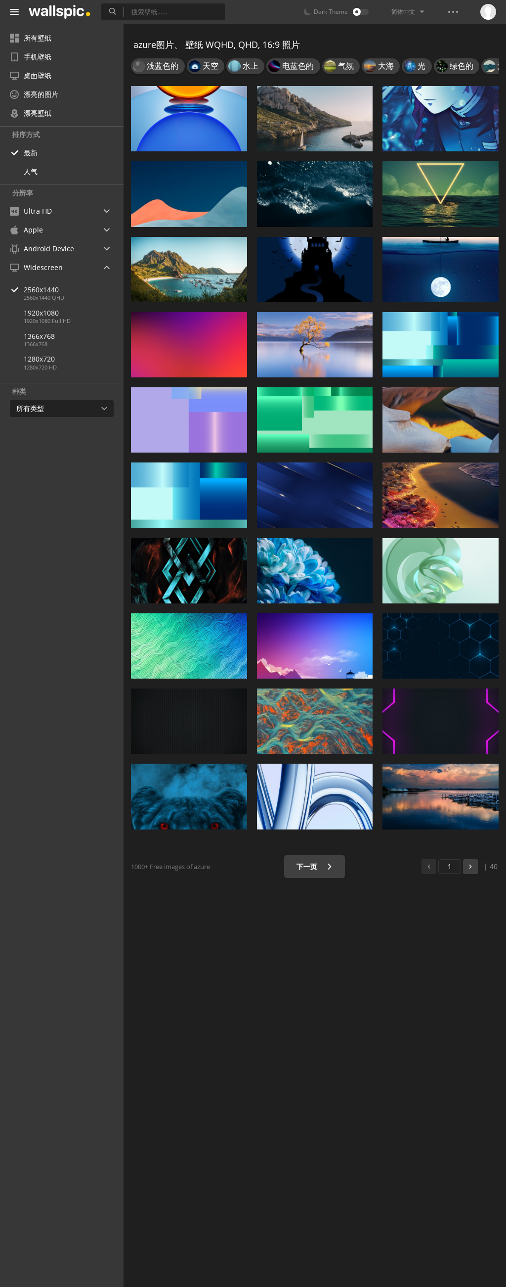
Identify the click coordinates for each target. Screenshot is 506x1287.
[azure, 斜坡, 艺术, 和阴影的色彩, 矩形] (189, 194)
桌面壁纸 (37, 75)
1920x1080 (41, 313)
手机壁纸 (37, 56)
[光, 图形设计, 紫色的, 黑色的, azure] (189, 721)
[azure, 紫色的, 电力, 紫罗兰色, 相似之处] (315, 495)
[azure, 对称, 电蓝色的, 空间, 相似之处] (440, 646)
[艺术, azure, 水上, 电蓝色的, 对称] (189, 646)
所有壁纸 (37, 38)
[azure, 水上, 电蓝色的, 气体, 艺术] (189, 570)
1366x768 (39, 336)
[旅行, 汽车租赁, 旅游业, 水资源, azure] (315, 118)
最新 (31, 152)
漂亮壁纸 (37, 113)
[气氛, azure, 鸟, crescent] (315, 269)
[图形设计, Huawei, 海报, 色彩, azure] (189, 495)
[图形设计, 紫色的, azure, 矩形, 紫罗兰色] (440, 721)
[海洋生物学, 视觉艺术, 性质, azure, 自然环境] (315, 721)
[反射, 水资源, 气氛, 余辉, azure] (440, 796)
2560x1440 (41, 289)
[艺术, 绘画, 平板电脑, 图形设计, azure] (440, 570)
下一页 (307, 866)
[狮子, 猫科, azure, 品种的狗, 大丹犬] (189, 796)
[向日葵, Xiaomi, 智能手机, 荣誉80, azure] (315, 570)
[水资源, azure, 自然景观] (315, 344)
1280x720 (39, 359)
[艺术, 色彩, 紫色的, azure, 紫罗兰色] (189, 344)
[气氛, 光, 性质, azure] (440, 269)
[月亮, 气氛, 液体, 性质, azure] (440, 194)
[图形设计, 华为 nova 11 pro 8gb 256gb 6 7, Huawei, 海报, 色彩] (315, 420)
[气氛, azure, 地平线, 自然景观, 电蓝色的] (315, 646)
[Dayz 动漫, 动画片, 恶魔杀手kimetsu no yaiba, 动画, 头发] (440, 118)
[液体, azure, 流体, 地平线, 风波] (315, 194)
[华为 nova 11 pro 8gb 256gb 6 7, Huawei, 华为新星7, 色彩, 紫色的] (189, 420)
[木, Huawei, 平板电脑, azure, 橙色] (440, 420)
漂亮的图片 (41, 94)
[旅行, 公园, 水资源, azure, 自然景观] (189, 269)
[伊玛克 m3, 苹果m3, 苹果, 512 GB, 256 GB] (315, 796)
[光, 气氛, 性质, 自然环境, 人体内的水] (440, 495)
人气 (31, 171)
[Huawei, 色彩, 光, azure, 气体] (189, 118)
